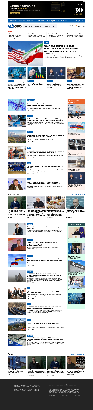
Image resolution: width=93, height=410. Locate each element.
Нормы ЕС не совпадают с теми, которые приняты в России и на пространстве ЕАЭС (42, 248)
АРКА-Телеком (76, 224)
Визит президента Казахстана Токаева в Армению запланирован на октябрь (55, 85)
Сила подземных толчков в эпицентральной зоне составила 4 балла (43, 108)
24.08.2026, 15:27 (30, 234)
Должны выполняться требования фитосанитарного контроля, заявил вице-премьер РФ (45, 187)
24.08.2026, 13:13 (30, 265)
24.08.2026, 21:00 (31, 90)
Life (28, 288)
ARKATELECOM (13, 20)
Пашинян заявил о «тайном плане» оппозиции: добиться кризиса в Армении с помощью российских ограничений (45, 259)
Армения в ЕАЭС (36, 386)
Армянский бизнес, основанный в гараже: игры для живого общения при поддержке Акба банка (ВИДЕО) (45, 151)
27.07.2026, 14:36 (30, 217)
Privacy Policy (52, 395)
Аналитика (36, 389)
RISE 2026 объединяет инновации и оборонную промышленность (15, 371)
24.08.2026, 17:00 (30, 157)
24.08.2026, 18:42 (70, 90)
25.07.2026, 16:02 (49, 217)
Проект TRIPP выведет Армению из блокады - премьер (44, 323)
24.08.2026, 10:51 (30, 345)
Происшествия (31, 100)
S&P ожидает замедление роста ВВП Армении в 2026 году (36, 84)
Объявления (36, 390)
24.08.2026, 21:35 (11, 90)
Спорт (15, 389)
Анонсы (23, 390)
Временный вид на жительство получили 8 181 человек (40, 139)
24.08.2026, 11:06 (30, 329)
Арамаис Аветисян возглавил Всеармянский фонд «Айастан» (43, 227)
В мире (47, 42)
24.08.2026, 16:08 (30, 189)
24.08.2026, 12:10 (30, 298)
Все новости (28, 26)
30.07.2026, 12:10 (11, 217)
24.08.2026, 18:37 (30, 110)
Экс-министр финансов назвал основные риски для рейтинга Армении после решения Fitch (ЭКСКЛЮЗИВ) (17, 212)
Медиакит (47, 26)
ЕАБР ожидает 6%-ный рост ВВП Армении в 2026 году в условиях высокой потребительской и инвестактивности (45, 119)
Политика (50, 80)
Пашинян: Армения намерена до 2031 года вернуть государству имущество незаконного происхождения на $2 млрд (45, 339)
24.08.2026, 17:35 (30, 141)
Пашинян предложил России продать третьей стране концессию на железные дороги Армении (44, 307)
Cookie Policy (77, 395)
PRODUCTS (30, 20)
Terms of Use (64, 395)
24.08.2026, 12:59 (30, 282)
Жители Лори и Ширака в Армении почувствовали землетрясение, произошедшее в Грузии (42, 104)
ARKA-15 (29, 390)
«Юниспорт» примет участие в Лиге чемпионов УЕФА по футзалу (45, 166)
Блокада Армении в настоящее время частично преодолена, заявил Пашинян (45, 327)
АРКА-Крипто (26, 386)
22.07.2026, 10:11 (69, 217)
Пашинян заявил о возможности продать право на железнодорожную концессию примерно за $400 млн (76, 85)
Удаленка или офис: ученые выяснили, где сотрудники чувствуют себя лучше (44, 291)
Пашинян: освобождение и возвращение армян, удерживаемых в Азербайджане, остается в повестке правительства (44, 275)
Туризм (29, 388)
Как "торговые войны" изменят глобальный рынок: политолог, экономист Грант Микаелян (37, 372)
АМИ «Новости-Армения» (73, 101)
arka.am (68, 389)
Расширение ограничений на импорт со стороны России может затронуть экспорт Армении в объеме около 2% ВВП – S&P (17, 85)
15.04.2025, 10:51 (31, 375)
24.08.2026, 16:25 (30, 173)
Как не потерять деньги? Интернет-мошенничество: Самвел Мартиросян (75, 371)
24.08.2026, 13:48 (30, 249)
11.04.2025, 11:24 (50, 375)
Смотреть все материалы (76, 194)
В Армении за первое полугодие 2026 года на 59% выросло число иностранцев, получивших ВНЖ (45, 136)
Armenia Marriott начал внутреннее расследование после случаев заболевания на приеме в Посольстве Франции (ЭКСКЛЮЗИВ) (55, 212)
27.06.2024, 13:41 (70, 374)
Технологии (39, 388)
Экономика (38, 26)
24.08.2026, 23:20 (48, 53)
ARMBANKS (22, 20)
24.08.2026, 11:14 (30, 313)
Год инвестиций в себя (19, 388)
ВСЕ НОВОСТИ (16, 384)
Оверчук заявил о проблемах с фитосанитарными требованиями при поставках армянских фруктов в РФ (44, 182)
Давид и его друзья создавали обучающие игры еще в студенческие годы (45, 155)
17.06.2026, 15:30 (11, 374)
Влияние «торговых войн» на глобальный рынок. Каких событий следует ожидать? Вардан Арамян (56, 372)
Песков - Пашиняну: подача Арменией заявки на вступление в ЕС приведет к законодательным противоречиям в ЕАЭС (42, 244)
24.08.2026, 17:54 (30, 126)
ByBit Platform (17, 386)
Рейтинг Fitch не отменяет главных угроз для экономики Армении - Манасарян (75, 211)
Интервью (16, 390)
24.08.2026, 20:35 (51, 90)
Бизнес (69, 80)
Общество (30, 131)
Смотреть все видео (78, 354)
